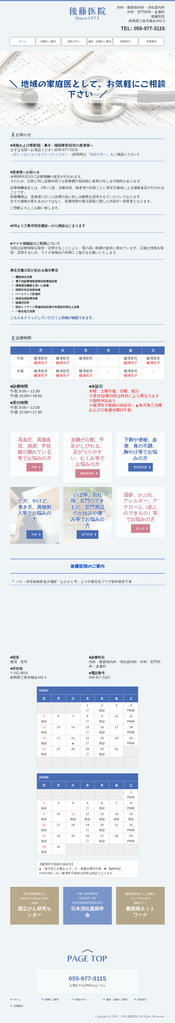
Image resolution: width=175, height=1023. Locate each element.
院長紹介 (125, 41)
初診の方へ (74, 41)
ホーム (22, 41)
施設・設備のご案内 (99, 41)
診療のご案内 (48, 41)
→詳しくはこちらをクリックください (39, 154)
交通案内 (151, 41)
